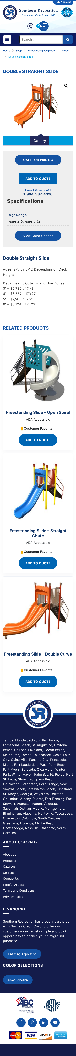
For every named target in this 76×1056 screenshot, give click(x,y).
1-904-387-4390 (38, 194)
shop (19, 50)
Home (6, 50)
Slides (65, 50)
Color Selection (18, 980)
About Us (9, 854)
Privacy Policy (13, 897)
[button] (66, 85)
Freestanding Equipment (42, 50)
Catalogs (9, 866)
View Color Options (38, 236)
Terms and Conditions (19, 890)
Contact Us (11, 878)
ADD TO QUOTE (38, 179)
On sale (8, 873)
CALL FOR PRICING (38, 160)
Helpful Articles (14, 885)
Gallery (39, 141)
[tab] (39, 141)
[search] (68, 39)
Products (9, 861)
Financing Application (22, 954)
